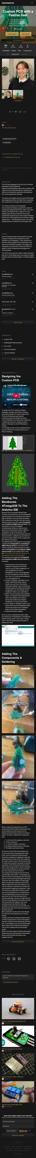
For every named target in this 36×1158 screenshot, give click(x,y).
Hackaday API (27, 1148)
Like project (25, 34)
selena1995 (8, 1023)
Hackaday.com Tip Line (12, 157)
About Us (6, 1146)
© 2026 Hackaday (18, 1154)
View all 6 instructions (18, 942)
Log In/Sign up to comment (10, 982)
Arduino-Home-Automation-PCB (12, 1104)
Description (6, 51)
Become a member (6, 1117)
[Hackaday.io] (8, 3)
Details (14, 51)
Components (28, 50)
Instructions (16, 54)
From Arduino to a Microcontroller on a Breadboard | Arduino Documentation (15, 554)
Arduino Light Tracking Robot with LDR (14, 1021)
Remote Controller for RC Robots (12, 1049)
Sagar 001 (7, 1079)
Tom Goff (19, 29)
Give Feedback (28, 1146)
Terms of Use (8, 1148)
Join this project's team (9, 128)
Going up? (18, 1142)
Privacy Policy (17, 1148)
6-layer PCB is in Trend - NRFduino (12, 1077)
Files (20, 50)
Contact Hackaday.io (16, 1146)
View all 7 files (18, 322)
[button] (32, 3)
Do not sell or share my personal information (18, 1150)
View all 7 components (18, 359)
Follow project (12, 34)
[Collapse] (17, 372)
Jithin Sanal (8, 1051)
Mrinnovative (8, 1106)
